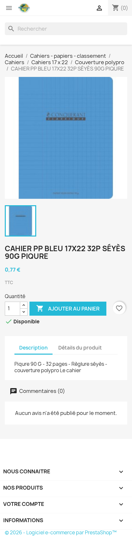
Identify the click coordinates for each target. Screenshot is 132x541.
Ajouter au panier (68, 308)
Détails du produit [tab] (80, 347)
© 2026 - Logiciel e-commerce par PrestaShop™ (61, 532)
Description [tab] (33, 347)
